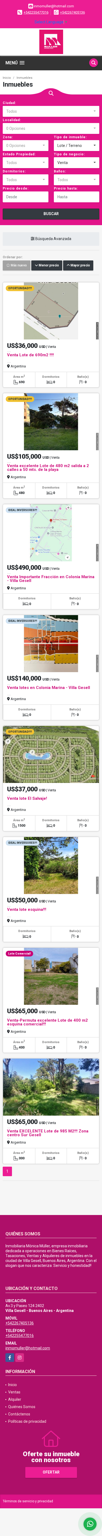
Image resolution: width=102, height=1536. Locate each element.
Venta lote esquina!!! (26, 909)
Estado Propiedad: (19, 154)
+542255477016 (36, 12)
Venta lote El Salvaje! (27, 798)
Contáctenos (19, 1414)
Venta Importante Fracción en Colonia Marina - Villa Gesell (50, 578)
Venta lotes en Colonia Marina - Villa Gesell (48, 687)
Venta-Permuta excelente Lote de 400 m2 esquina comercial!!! (47, 1022)
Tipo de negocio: (69, 154)
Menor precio (48, 265)
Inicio (7, 78)
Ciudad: (9, 103)
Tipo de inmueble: (70, 137)
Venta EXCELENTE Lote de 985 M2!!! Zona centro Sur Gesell (47, 1133)
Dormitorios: (14, 171)
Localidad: (12, 120)
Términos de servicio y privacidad (28, 1501)
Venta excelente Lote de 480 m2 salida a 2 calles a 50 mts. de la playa (48, 467)
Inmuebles (24, 78)
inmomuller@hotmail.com (27, 1348)
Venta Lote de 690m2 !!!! (30, 354)
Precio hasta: (66, 188)
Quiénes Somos (21, 1407)
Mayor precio (80, 265)
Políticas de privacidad (27, 1421)
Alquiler (14, 1399)
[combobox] (51, 111)
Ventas (14, 1392)
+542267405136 (72, 12)
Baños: (60, 171)
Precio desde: (16, 188)
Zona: (8, 137)
